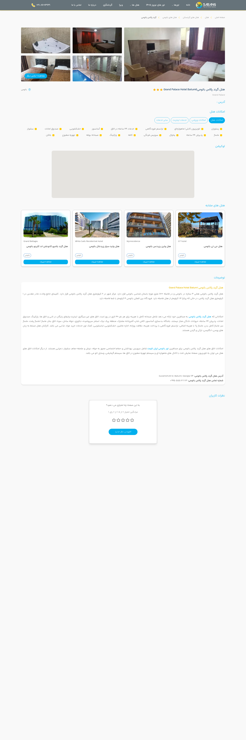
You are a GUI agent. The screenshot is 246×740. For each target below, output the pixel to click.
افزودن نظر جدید (123, 432)
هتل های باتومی (169, 17)
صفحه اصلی (220, 17)
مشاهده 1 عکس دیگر (36, 76)
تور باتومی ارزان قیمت (158, 348)
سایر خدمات (162, 120)
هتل (207, 17)
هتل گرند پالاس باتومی (200, 317)
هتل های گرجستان (191, 17)
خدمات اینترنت (180, 120)
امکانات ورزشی (198, 120)
